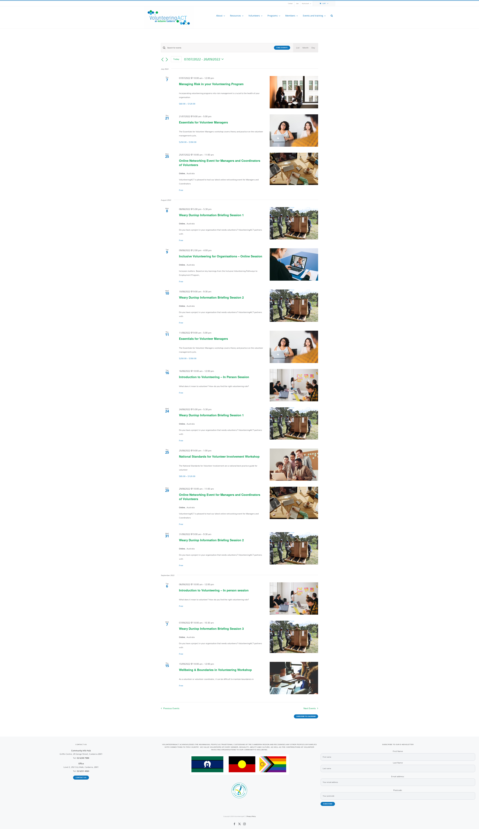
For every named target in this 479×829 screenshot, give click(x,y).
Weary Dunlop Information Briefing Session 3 (211, 628)
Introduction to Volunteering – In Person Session (214, 377)
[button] (331, 15)
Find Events (282, 48)
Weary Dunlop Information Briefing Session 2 (211, 297)
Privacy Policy (251, 816)
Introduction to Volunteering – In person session (214, 590)
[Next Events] (166, 59)
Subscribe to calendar (306, 716)
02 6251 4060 (83, 771)
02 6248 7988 (83, 758)
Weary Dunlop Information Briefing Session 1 (211, 215)
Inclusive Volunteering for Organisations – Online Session (220, 256)
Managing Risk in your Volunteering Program (211, 84)
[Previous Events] (162, 59)
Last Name (398, 763)
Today (176, 59)
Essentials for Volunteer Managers (203, 122)
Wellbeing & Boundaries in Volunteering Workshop (215, 670)
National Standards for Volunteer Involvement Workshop (219, 456)
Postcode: (397, 790)
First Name (398, 751)
